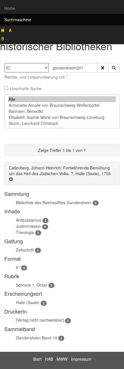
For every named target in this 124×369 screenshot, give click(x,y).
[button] (102, 68)
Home (9, 8)
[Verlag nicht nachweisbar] (40, 320)
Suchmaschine (17, 19)
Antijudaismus (28, 220)
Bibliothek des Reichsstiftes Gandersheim (53, 202)
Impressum (81, 359)
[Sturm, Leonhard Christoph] (62, 123)
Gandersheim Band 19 (36, 338)
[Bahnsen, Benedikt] (62, 111)
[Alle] (62, 99)
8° (18, 267)
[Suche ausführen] (114, 68)
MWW (62, 359)
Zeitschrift (25, 250)
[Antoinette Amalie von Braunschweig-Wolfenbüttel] (62, 105)
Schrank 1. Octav (31, 285)
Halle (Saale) (28, 302)
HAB (49, 359)
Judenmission (28, 226)
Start (37, 359)
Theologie (25, 232)
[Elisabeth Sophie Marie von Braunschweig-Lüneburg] (62, 117)
